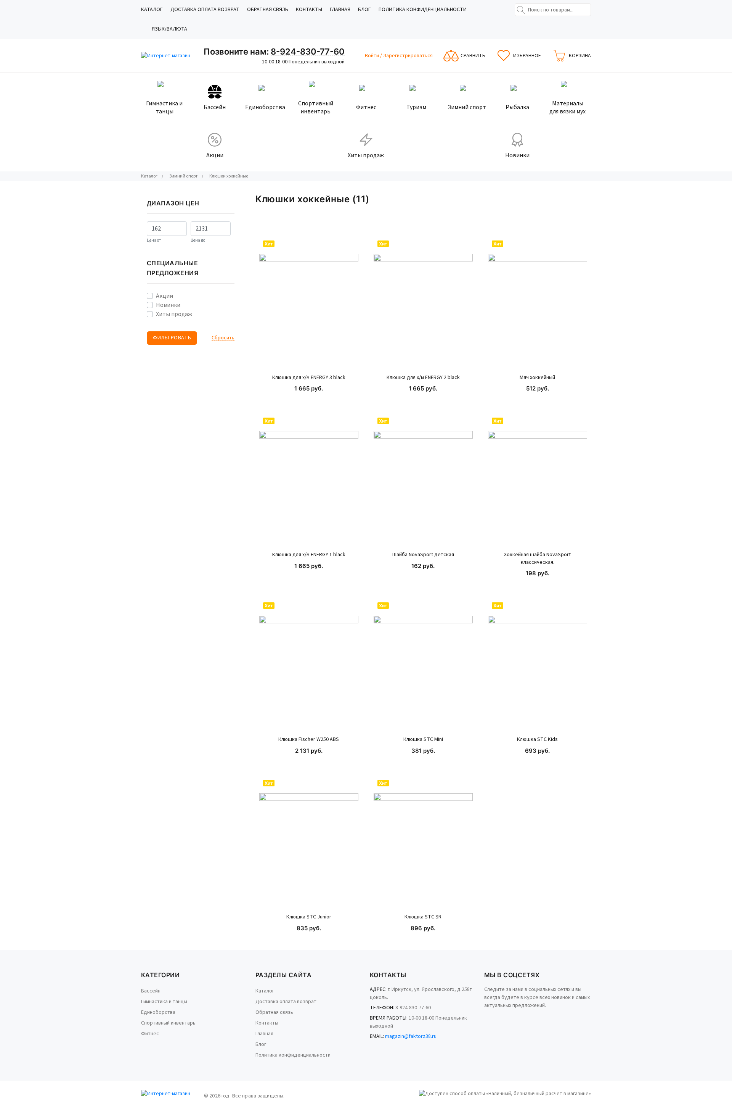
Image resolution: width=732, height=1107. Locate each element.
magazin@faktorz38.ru (411, 1036)
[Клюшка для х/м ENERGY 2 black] (423, 303)
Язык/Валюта (169, 29)
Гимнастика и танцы (164, 1001)
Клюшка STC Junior (308, 917)
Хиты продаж (174, 314)
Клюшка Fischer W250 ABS (308, 739)
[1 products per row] (557, 199)
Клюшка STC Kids (537, 739)
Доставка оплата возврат (204, 9)
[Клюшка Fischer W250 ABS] (308, 665)
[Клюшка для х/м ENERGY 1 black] (308, 480)
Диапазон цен (173, 203)
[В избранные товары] (346, 270)
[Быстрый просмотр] (346, 249)
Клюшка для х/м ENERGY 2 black (423, 377)
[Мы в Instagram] (495, 1017)
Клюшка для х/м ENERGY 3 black (308, 377)
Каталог (152, 9)
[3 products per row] (577, 199)
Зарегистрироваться (408, 56)
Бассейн (151, 991)
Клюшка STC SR (423, 917)
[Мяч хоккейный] (537, 303)
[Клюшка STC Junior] (308, 843)
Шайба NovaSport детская (423, 554)
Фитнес (150, 1034)
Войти (372, 56)
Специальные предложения (172, 268)
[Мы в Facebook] (485, 1017)
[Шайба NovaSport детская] (423, 480)
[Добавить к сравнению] (346, 292)
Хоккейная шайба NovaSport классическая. (537, 558)
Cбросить (223, 338)
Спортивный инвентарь (168, 1023)
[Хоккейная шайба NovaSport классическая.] (537, 480)
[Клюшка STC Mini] (423, 665)
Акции (164, 296)
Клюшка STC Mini (423, 739)
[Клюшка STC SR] (423, 843)
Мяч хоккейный (537, 377)
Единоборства (158, 1012)
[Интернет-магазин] (169, 56)
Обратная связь (267, 9)
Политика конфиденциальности (423, 9)
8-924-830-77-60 (308, 51)
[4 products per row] (587, 199)
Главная (340, 9)
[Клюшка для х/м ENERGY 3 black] (308, 303)
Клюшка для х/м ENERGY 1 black (308, 554)
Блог (364, 9)
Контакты (309, 9)
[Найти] (521, 9)
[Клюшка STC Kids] (537, 665)
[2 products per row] (567, 199)
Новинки (168, 305)
